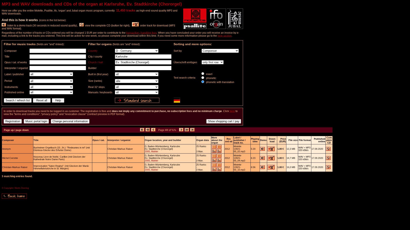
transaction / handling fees (141, 32)
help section (225, 35)
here (232, 111)
